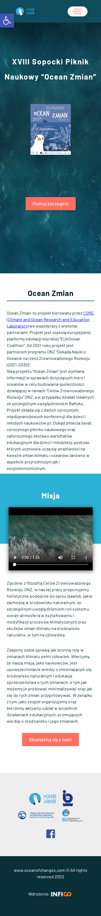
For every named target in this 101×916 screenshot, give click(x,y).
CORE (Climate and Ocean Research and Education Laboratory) (50, 319)
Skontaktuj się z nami (50, 739)
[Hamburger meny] (78, 11)
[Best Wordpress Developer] (61, 894)
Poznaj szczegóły (51, 203)
